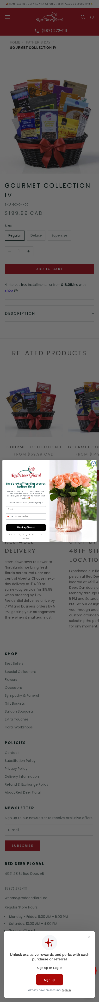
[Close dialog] (93, 463)
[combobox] (10, 516)
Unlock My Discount (26, 527)
